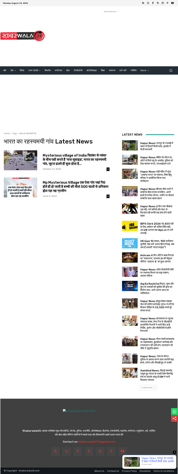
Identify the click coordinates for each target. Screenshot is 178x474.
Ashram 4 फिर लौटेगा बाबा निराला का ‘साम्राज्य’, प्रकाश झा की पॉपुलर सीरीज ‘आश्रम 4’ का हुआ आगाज (157, 258)
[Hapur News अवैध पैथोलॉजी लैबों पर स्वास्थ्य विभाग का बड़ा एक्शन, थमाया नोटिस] (130, 272)
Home (7, 133)
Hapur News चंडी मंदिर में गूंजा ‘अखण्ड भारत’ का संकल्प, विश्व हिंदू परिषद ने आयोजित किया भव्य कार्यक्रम (156, 176)
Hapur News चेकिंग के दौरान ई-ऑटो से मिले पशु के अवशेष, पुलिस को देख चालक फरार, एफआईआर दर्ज (156, 160)
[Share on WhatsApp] (174, 411)
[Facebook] (153, 3)
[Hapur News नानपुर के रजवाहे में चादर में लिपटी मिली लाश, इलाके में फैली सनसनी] (130, 145)
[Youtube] (172, 3)
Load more (146, 387)
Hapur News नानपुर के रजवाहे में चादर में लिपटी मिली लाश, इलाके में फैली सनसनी (156, 146)
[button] (171, 70)
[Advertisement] (110, 37)
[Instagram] (162, 3)
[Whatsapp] (148, 3)
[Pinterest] (167, 3)
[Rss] (143, 3)
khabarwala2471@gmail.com (96, 441)
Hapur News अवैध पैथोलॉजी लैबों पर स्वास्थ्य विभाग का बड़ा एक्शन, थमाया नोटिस (156, 272)
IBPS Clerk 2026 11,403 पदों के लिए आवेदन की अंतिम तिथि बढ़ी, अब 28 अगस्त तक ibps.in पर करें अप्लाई (156, 228)
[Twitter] (157, 3)
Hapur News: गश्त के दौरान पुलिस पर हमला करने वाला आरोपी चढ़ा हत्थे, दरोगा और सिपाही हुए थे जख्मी (157, 359)
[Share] (174, 418)
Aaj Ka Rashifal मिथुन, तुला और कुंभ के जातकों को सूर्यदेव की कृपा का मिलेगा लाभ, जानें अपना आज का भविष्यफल (157, 288)
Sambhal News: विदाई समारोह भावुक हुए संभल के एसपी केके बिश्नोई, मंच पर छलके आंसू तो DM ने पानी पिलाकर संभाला (156, 375)
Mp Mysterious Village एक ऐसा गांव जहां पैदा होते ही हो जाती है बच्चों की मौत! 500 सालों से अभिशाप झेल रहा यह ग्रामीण (75, 186)
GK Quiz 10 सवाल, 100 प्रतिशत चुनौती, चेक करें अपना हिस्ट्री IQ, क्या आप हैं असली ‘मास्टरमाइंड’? (157, 244)
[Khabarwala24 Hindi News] (22, 35)
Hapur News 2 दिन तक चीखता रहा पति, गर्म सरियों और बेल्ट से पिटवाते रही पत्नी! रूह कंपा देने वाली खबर (156, 211)
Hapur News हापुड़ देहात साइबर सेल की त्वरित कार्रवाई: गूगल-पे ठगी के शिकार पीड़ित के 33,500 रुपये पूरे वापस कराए (157, 306)
